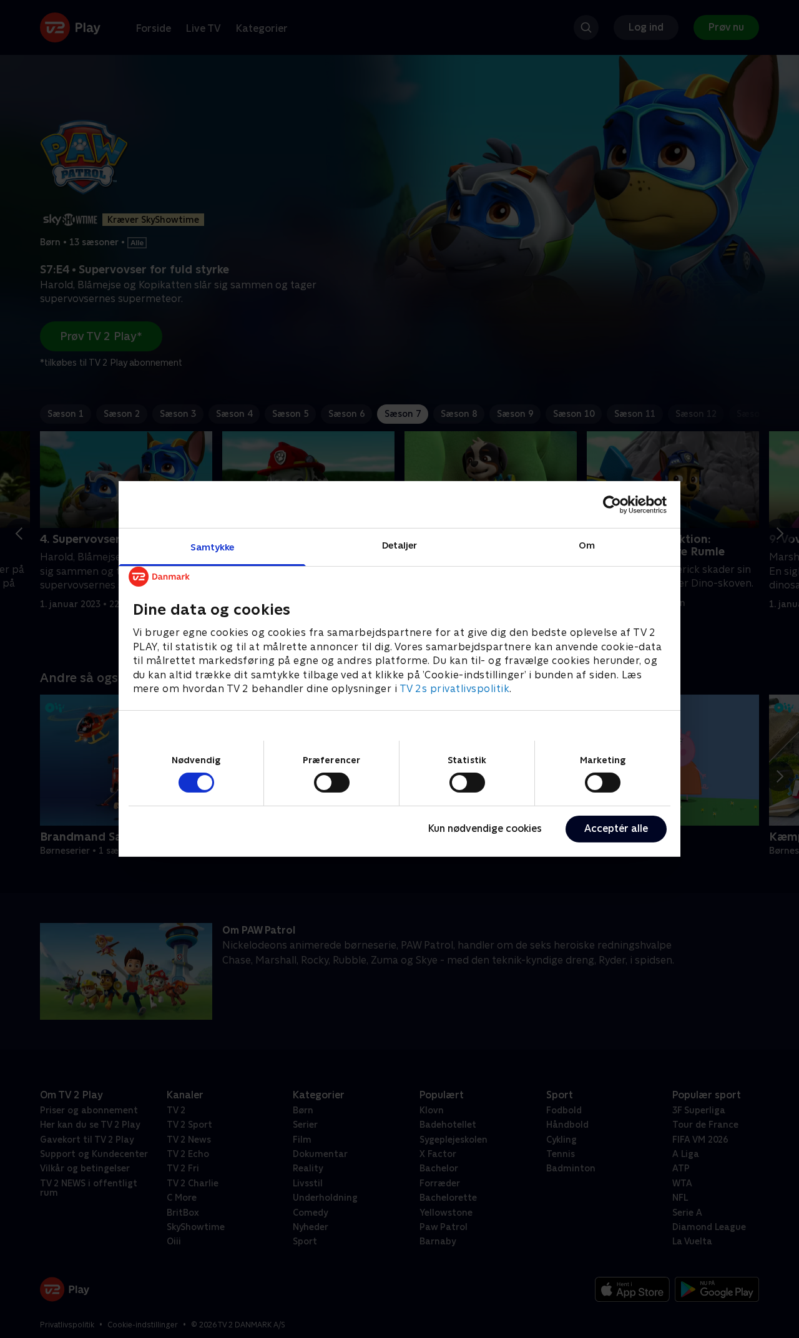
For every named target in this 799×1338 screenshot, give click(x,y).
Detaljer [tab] (400, 545)
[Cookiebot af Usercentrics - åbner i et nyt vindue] (612, 504)
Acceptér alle (616, 828)
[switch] (332, 783)
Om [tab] (587, 545)
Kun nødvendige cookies (485, 828)
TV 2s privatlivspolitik (455, 689)
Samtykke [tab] (212, 547)
